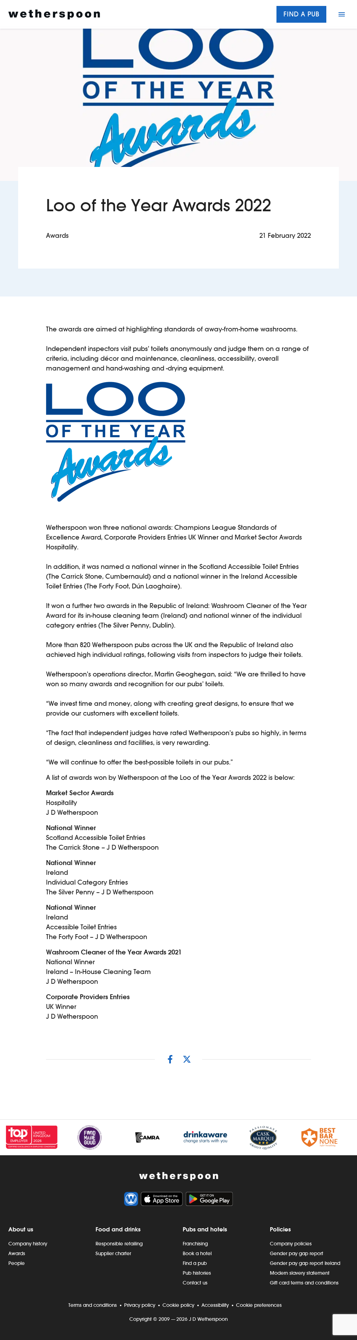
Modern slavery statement (299, 1273)
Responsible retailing (119, 1243)
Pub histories (197, 1273)
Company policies (291, 1243)
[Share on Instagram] (170, 1059)
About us (20, 1229)
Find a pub (301, 14)
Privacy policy (139, 1305)
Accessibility (215, 1305)
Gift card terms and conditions (304, 1283)
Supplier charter (113, 1253)
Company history (27, 1243)
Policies (280, 1229)
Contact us (195, 1283)
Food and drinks (118, 1229)
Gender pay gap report (296, 1253)
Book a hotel (197, 1253)
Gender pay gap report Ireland (305, 1263)
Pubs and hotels (205, 1229)
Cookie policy (178, 1305)
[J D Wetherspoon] (54, 14)
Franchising (195, 1243)
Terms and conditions (92, 1305)
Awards (16, 1253)
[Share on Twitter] (187, 1059)
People (16, 1263)
